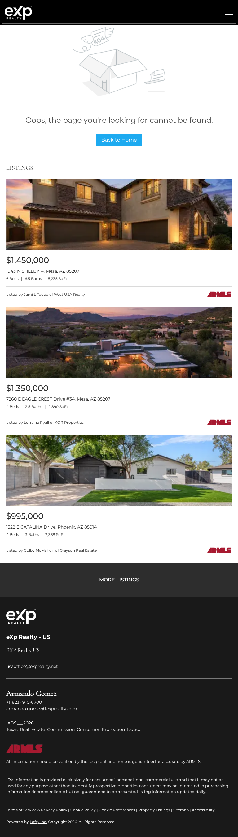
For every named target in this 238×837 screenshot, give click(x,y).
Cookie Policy (83, 810)
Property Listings (154, 810)
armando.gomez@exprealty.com (41, 709)
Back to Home (119, 140)
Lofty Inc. (38, 821)
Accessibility (203, 810)
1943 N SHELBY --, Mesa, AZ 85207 (42, 271)
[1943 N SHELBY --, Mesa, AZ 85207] (119, 248)
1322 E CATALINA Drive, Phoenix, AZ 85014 (51, 527)
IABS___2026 (20, 723)
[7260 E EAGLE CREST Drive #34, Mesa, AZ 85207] (119, 376)
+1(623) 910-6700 (24, 702)
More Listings (119, 580)
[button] (18, 13)
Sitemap (181, 810)
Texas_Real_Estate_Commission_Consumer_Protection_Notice (73, 729)
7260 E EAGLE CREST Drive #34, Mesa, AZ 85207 (58, 399)
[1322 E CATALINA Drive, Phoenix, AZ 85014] (119, 504)
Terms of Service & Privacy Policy (36, 810)
